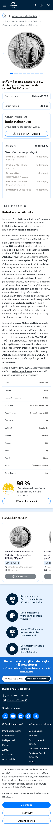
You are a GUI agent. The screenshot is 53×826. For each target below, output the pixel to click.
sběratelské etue (22, 371)
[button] (6, 53)
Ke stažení (7, 754)
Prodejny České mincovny (37, 755)
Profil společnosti (11, 731)
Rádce (32, 761)
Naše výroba (8, 735)
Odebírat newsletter (37, 678)
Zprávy (5, 749)
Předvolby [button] (26, 812)
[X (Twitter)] (36, 716)
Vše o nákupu (36, 731)
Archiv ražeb (8, 759)
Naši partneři (8, 740)
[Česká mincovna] (13, 5)
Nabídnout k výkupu (28, 133)
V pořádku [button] (26, 805)
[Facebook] (28, 716)
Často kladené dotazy (36, 742)
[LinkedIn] (21, 716)
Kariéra (5, 745)
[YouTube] (13, 716)
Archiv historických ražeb (24, 16)
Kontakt (33, 735)
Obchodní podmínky (39, 748)
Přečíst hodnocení (26, 501)
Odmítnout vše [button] (26, 820)
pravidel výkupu (32, 127)
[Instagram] (5, 716)
